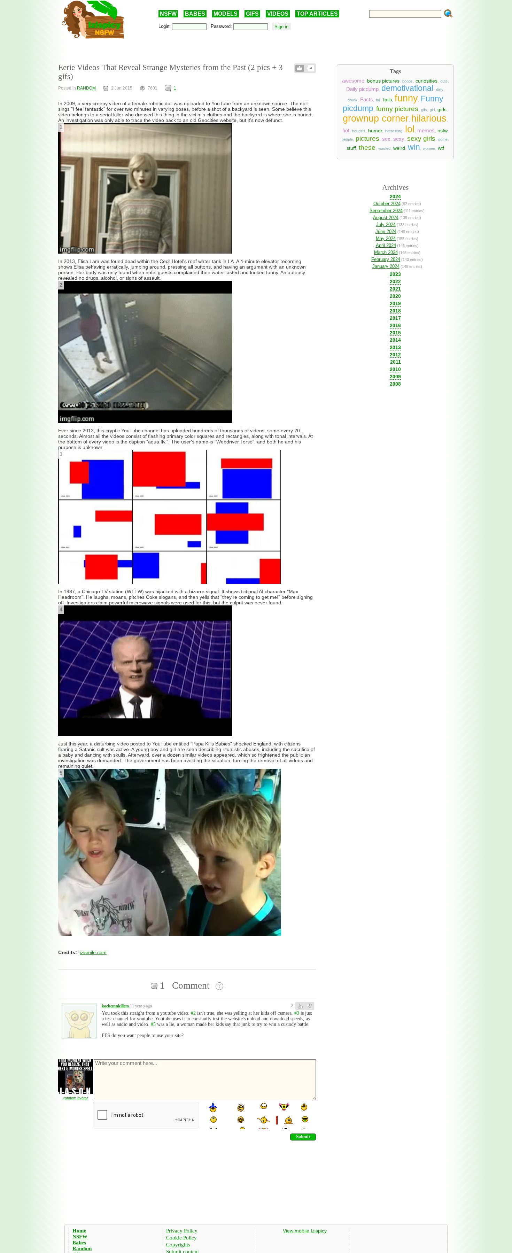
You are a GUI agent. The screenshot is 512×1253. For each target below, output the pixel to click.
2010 (395, 369)
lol (409, 129)
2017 (395, 318)
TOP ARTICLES (317, 14)
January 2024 (385, 266)
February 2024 (385, 259)
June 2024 (385, 231)
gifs (424, 110)
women (429, 148)
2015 (395, 332)
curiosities (426, 81)
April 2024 (386, 245)
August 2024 (385, 217)
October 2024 (387, 203)
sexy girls (421, 138)
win (414, 147)
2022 (395, 281)
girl (432, 110)
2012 (395, 354)
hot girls (358, 131)
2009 (395, 376)
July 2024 (386, 224)
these (367, 147)
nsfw (442, 130)
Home (79, 1230)
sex (386, 139)
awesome (353, 81)
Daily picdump (362, 89)
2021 (395, 289)
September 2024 (386, 210)
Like (299, 68)
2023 (395, 274)
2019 (395, 303)
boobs (407, 81)
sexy (398, 139)
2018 (395, 311)
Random (82, 1248)
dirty (439, 89)
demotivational (407, 88)
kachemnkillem (115, 1006)
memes (426, 130)
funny (406, 98)
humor (375, 130)
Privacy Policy (181, 1230)
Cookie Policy (181, 1237)
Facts (366, 99)
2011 (395, 362)
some (443, 139)
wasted (384, 148)
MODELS (226, 14)
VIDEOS (277, 14)
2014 (395, 340)
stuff (351, 148)
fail (378, 100)
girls (442, 109)
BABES (195, 14)
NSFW (168, 14)
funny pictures (397, 109)
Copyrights (178, 1244)
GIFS (252, 14)
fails (387, 99)
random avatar (75, 1098)
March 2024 (386, 252)
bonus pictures (383, 81)
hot (345, 130)
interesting (393, 131)
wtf (441, 148)
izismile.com (93, 952)
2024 (395, 196)
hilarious (429, 118)
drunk (352, 100)
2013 (395, 347)
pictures (367, 138)
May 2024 (386, 238)
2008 (395, 384)
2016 (395, 325)
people (347, 139)
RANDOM (86, 88)
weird (399, 148)
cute (444, 81)
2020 (395, 296)
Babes (79, 1242)
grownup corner (376, 118)
